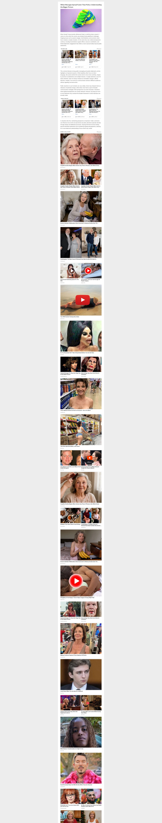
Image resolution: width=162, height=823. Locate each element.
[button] (81, 20)
